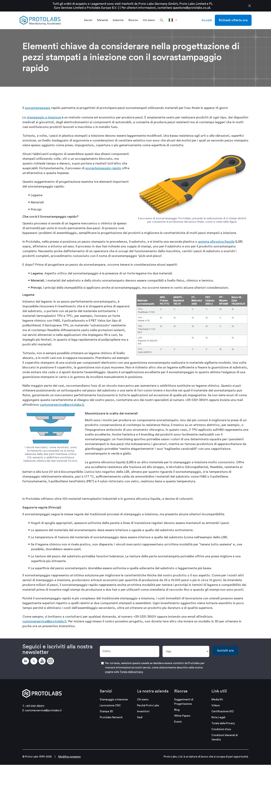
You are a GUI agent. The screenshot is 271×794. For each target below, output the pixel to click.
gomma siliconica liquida (216, 241)
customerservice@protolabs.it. (62, 404)
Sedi (139, 717)
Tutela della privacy (131, 672)
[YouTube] (43, 662)
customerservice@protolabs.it (44, 621)
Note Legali (218, 717)
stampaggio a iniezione (44, 117)
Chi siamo (143, 699)
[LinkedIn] (26, 662)
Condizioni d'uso (221, 729)
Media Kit (217, 699)
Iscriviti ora (225, 650)
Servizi (106, 691)
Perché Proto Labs (148, 705)
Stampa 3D (106, 711)
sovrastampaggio (37, 108)
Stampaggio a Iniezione (114, 699)
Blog (177, 709)
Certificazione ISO (222, 711)
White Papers (182, 715)
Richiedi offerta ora (233, 20)
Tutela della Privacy (223, 723)
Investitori (143, 711)
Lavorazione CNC (110, 705)
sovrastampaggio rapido (103, 168)
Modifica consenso (69, 756)
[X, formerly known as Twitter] (34, 662)
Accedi (207, 20)
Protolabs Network (111, 717)
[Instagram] (51, 662)
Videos (215, 705)
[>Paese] (174, 20)
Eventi (178, 721)
